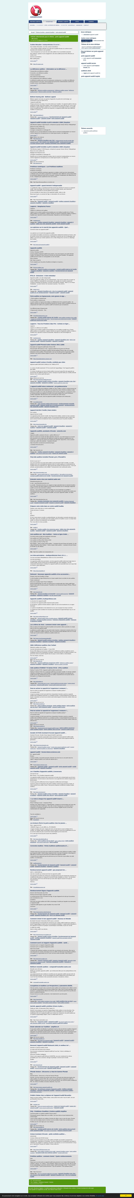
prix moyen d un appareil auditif (49, 142)
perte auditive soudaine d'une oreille (68, 317)
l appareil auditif (46, 118)
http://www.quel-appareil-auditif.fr (41, 244)
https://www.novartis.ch (39, 703)
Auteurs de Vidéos (53, 25)
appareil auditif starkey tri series (44, 683)
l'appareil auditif (35, 118)
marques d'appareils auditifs (61, 620)
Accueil (32, 25)
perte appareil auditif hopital (43, 842)
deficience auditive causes (61, 90)
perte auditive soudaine (63, 1002)
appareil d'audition (35, 203)
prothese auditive (35, 21)
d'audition (49, 21)
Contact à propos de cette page (85, 1188)
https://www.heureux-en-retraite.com (42, 934)
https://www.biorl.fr (37, 999)
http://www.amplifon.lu (38, 1127)
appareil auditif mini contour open (61, 382)
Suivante (46, 1182)
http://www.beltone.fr (38, 115)
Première (35, 1182)
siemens (91, 21)
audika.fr (35, 527)
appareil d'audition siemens (44, 619)
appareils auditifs (63, 21)
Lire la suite (33, 61)
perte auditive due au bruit (52, 729)
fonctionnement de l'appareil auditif (60, 117)
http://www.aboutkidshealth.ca (40, 839)
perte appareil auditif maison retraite (43, 453)
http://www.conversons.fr (39, 792)
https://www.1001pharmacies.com (41, 1149)
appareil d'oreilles (35, 383)
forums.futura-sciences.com (40, 764)
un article (71, 25)
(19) (91, 66)
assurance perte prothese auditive (90, 131)
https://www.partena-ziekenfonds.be (42, 912)
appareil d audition (48, 203)
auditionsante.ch (37, 863)
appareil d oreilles (47, 383)
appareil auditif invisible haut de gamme (57, 684)
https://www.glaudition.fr (39, 570)
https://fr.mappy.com (38, 64)
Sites (45, 25)
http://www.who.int (37, 661)
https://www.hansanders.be (40, 424)
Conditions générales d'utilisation (53, 1188)
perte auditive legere (59, 705)
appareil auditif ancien (88, 63)
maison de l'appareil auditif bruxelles (45, 1106)
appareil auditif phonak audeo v (36, 1091)
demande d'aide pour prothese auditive (46, 1152)
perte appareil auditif (57, 118)
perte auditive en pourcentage (50, 1130)
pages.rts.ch (36, 289)
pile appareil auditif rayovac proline (66, 1021)
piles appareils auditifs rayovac (37, 1023)
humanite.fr (36, 819)
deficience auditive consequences (46, 90)
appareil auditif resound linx (62, 593)
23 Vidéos (39, 40)
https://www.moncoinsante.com (40, 745)
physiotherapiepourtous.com (40, 315)
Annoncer (79, 25)
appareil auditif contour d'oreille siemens (47, 618)
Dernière (51, 1182)
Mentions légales (38, 1188)
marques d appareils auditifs (64, 1090)
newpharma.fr (36, 220)
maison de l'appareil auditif (59, 453)
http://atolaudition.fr (38, 681)
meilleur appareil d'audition (67, 201)
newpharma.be (37, 338)
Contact (86, 25)
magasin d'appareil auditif (41, 502)
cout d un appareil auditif (45, 426)
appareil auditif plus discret (45, 795)
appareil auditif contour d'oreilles (48, 381)
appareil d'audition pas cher (46, 140)
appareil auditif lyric (54, 474)
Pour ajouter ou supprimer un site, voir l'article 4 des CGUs (45, 1189)
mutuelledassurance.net (39, 887)
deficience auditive (57, 91)
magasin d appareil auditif (56, 502)
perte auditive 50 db (59, 840)
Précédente (41, 1182)
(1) (92, 73)
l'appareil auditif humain (58, 707)
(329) (92, 59)
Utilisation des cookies (69, 1188)
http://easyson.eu (37, 138)
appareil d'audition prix (44, 291)
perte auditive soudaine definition (50, 1002)
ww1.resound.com (37, 592)
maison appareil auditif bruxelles (46, 1107)
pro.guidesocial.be (37, 402)
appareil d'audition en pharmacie (45, 748)
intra (77, 21)
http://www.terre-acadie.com (40, 958)
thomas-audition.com (38, 267)
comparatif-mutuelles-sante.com (41, 982)
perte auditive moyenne (45, 705)
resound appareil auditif (40, 1068)
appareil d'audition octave (44, 747)
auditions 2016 (86, 71)
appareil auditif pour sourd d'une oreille (48, 662)
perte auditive (54, 842)
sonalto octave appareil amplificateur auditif (60, 747)
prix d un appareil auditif (59, 291)
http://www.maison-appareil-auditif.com (42, 1087)
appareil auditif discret (54, 1068)
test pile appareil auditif (55, 595)
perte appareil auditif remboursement (48, 403)
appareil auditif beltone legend (43, 117)
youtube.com (36, 1104)
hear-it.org (35, 88)
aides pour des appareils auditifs (46, 224)
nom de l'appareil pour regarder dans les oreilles (61, 319)
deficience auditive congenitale (45, 91)
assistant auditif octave (63, 1152)
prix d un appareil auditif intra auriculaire (47, 1173)
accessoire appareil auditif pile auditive (57, 1023)
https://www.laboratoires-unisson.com (42, 358)
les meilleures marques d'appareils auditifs (49, 1089)
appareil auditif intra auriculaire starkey (59, 683)
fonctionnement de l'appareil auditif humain (48, 728)
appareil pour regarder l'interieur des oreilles (40, 319)
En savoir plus (100, 1196)
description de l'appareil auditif (45, 1040)
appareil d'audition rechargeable (46, 269)
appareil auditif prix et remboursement (52, 405)
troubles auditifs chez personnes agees (48, 529)
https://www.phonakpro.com (40, 472)
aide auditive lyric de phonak (66, 474)
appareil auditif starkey (42, 684)
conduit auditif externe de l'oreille (66, 269)
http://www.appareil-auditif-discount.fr (42, 379)
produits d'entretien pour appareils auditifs (58, 143)
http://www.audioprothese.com (40, 616)
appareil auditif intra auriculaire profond (62, 938)
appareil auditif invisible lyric (44, 474)
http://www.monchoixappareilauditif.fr (42, 638)
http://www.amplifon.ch (38, 1038)
